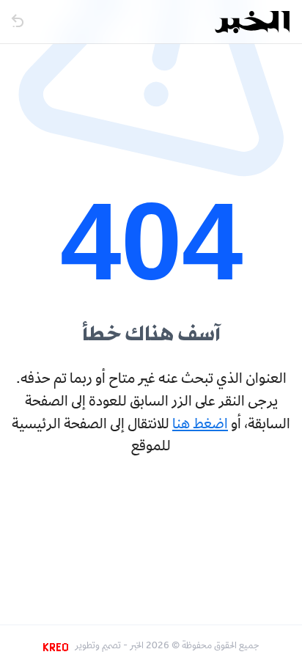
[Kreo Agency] (58, 647)
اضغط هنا (200, 425)
